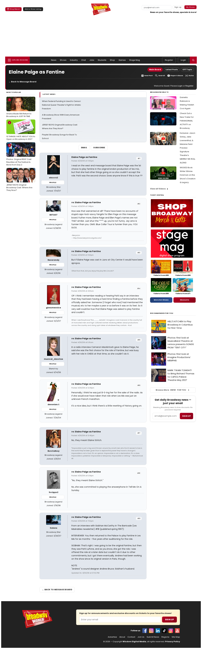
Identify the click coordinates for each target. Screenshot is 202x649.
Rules (191, 76)
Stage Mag (134, 60)
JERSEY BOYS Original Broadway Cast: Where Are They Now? (19, 181)
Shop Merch (15, 9)
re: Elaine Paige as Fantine (86, 202)
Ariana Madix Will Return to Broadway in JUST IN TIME (18, 108)
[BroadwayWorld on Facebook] (144, 630)
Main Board (155, 69)
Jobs (91, 60)
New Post (148, 76)
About (122, 637)
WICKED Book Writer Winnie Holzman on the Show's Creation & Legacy (187, 175)
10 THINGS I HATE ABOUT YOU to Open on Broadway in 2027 (20, 131)
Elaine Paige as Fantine (84, 157)
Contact (131, 637)
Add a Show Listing (33, 9)
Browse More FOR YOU (171, 390)
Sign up (186, 416)
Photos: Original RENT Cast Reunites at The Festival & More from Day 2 (18, 155)
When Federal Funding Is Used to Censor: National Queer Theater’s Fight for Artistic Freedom (61, 105)
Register (169, 60)
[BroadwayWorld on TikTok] (164, 630)
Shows (63, 60)
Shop (112, 60)
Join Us (141, 637)
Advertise (112, 637)
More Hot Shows (161, 300)
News (53, 60)
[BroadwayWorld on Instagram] (151, 630)
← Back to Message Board (22, 81)
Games (122, 60)
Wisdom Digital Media (134, 641)
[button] (193, 60)
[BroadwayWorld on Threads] (170, 630)
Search (161, 76)
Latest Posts (172, 69)
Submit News (153, 637)
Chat (83, 60)
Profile (52, 182)
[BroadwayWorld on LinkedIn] (157, 630)
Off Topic (187, 69)
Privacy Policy (172, 641)
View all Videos (158, 188)
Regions (165, 637)
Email (84, 147)
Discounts (184, 300)
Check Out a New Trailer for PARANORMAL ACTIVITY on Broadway (187, 121)
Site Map (176, 637)
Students (102, 60)
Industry (74, 60)
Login (183, 60)
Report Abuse (177, 76)
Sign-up (177, 7)
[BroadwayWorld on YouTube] (177, 630)
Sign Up (169, 619)
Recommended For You (161, 313)
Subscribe (99, 147)
